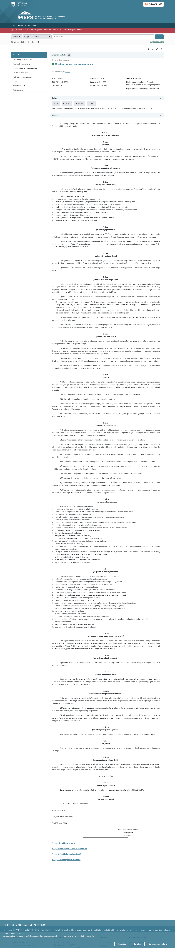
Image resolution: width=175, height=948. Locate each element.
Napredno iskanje (157, 42)
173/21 (67, 72)
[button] (107, 55)
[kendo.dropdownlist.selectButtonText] (49, 37)
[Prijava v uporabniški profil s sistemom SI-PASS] (153, 4)
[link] (18, 25)
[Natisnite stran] (161, 49)
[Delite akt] (157, 49)
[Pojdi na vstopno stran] (19, 6)
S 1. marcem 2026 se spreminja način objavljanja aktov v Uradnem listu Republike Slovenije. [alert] (50, 30)
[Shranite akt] (153, 49)
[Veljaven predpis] (53, 64)
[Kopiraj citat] (69, 55)
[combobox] (37, 36)
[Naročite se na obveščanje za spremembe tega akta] (148, 49)
